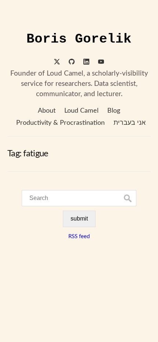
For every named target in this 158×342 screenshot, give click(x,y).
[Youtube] (101, 62)
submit (79, 218)
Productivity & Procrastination (60, 123)
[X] (57, 62)
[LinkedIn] (86, 62)
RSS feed (79, 236)
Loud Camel (81, 111)
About (46, 111)
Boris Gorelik (79, 39)
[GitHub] (72, 62)
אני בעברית (130, 123)
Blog (113, 111)
